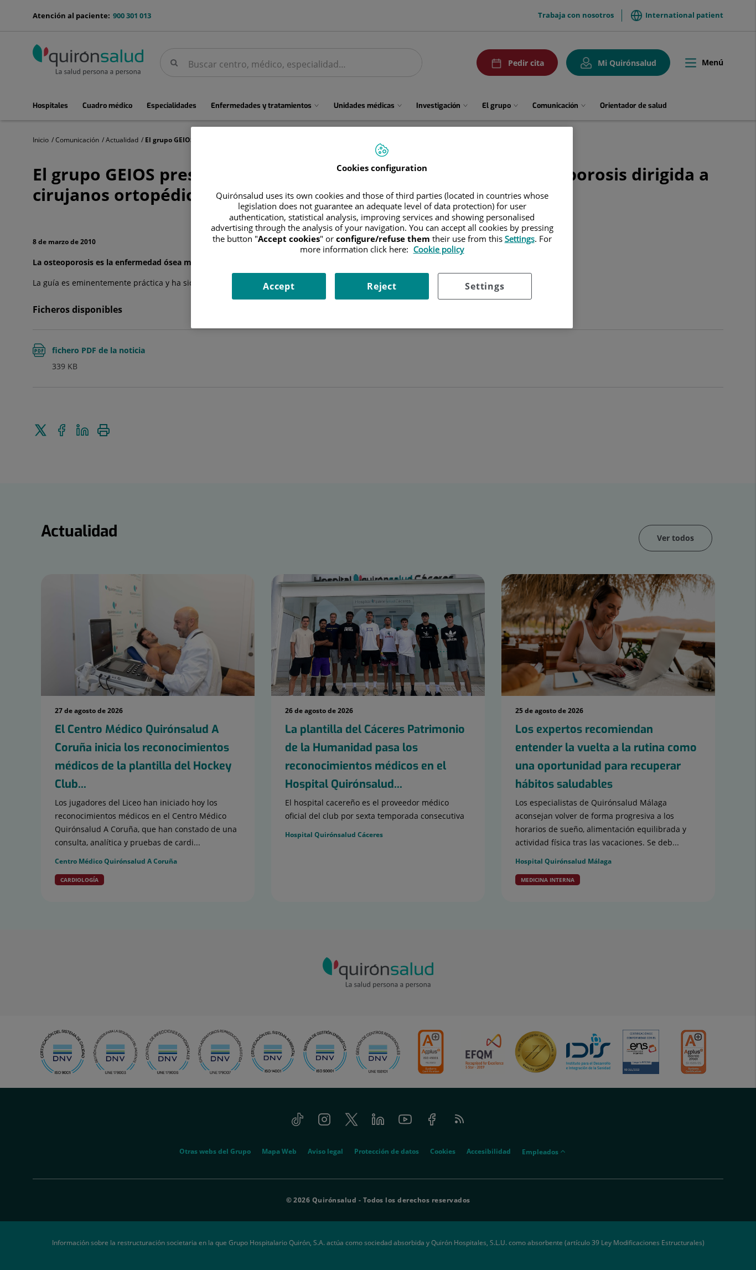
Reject (382, 286)
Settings (484, 286)
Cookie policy (438, 249)
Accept (279, 286)
